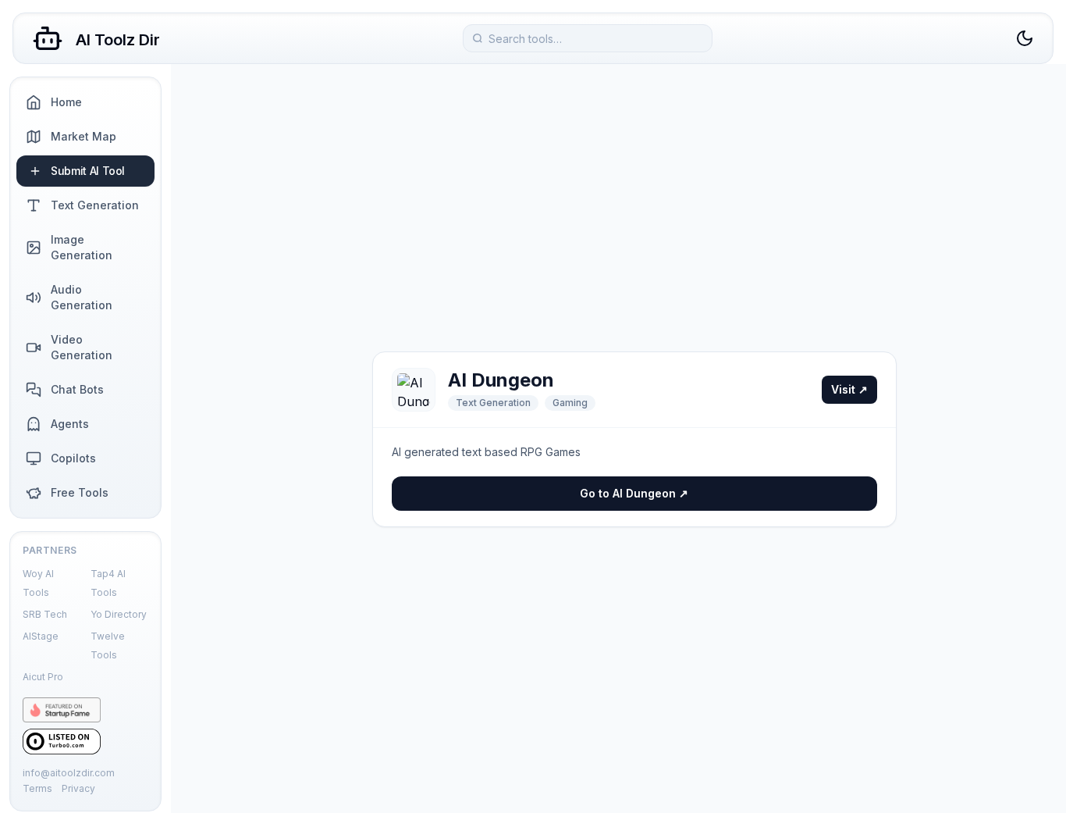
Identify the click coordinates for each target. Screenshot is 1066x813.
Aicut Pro (43, 677)
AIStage (41, 636)
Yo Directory (119, 614)
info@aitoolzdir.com (69, 773)
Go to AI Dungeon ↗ (634, 493)
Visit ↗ (849, 389)
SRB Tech (45, 614)
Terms (37, 788)
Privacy (78, 788)
